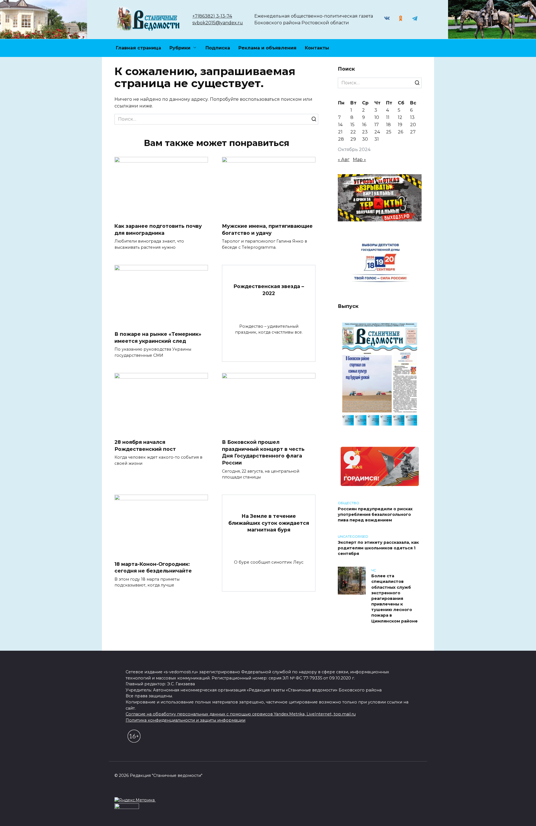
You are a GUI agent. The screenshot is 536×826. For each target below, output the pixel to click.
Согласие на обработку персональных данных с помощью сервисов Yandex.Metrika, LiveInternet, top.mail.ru (241, 714)
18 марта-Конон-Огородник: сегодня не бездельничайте (153, 567)
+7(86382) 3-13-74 (212, 16)
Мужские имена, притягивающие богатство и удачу (267, 229)
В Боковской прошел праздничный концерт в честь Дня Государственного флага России (263, 452)
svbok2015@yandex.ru (217, 22)
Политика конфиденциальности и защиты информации (185, 720)
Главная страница (138, 48)
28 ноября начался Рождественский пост (145, 445)
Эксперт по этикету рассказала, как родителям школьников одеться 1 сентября (378, 548)
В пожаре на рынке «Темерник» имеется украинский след (157, 337)
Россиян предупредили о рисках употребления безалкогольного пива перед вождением (375, 514)
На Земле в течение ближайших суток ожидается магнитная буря (268, 523)
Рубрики (179, 48)
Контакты (317, 48)
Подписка (217, 48)
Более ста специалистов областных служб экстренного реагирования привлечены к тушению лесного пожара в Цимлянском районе (394, 599)
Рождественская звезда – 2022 (268, 289)
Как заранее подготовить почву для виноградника (158, 229)
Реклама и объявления (267, 48)
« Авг (344, 159)
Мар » (359, 159)
